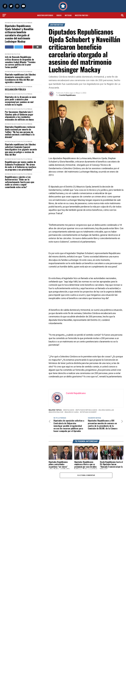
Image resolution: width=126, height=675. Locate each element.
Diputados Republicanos (86, 410)
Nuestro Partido (81, 15)
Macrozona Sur (56, 412)
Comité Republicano (67, 95)
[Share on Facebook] (9, 47)
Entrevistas (9, 23)
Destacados (69, 410)
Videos (58, 15)
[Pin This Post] (28, 47)
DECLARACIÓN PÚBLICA (15, 89)
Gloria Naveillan (106, 410)
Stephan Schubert (89, 412)
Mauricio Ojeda (72, 412)
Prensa (29, 23)
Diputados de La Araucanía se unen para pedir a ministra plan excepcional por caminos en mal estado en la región (20, 101)
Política (24, 23)
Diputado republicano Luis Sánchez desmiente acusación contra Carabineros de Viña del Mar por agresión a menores (20, 78)
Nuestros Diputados (45, 15)
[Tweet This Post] (18, 47)
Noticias (68, 15)
